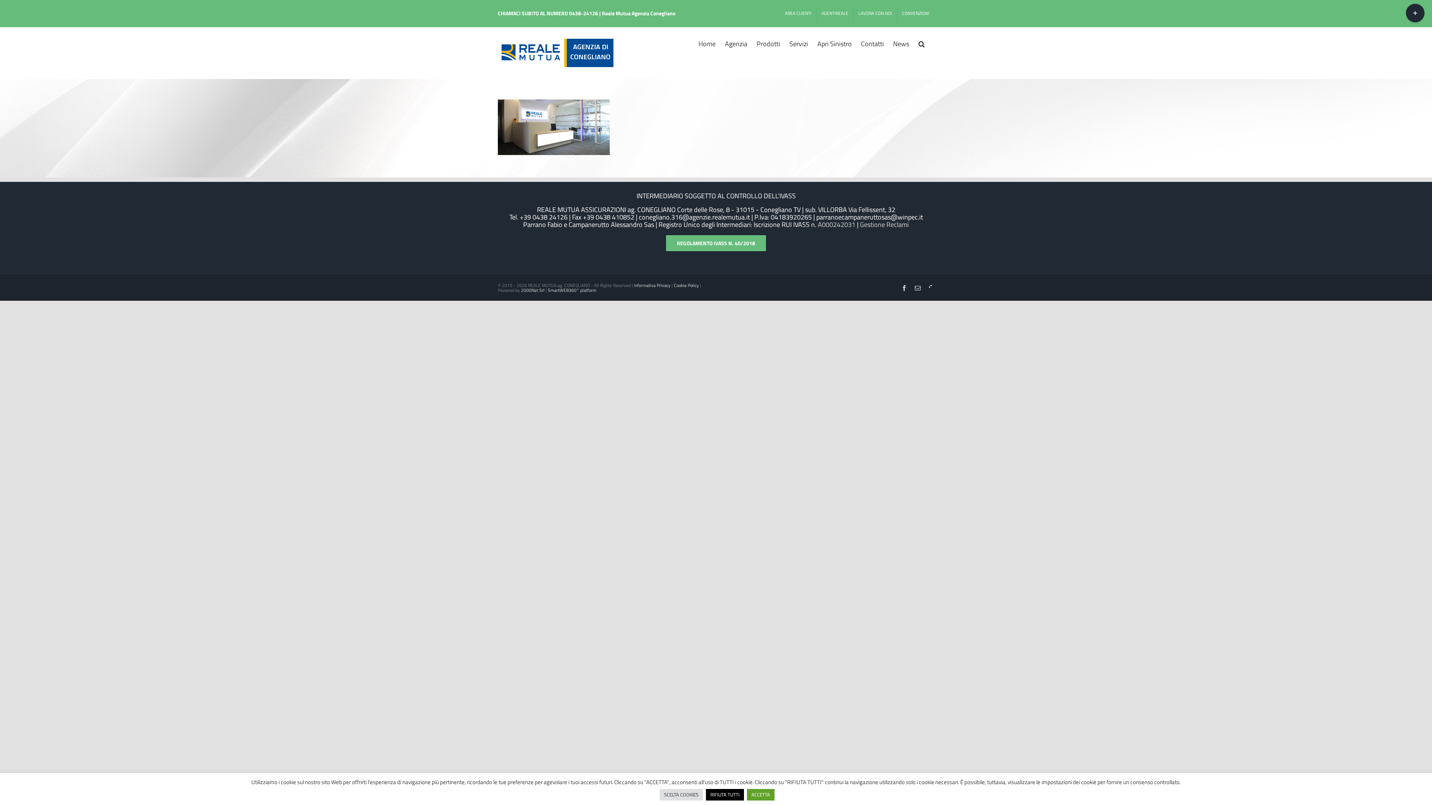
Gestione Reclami (884, 225)
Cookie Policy (686, 285)
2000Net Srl (532, 290)
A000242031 (835, 225)
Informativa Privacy (652, 285)
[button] (921, 43)
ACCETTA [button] (760, 794)
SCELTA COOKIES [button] (681, 794)
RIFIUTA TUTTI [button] (724, 794)
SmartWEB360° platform (572, 290)
